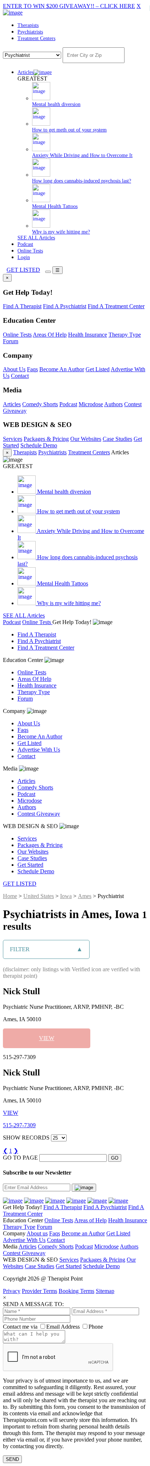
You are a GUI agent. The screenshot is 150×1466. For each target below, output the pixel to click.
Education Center (23, 660)
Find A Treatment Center (116, 306)
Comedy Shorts (40, 404)
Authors (113, 404)
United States (38, 896)
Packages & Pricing (46, 439)
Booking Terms (76, 1291)
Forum (10, 341)
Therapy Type (124, 335)
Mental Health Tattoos (62, 583)
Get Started (30, 865)
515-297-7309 (19, 1125)
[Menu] (48, 272)
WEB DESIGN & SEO (31, 826)
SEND (12, 1459)
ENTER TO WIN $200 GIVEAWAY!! (69, 6)
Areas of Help (90, 1220)
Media (11, 768)
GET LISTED (23, 270)
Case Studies (117, 439)
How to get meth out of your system (78, 511)
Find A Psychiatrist (64, 306)
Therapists (28, 25)
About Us (14, 369)
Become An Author (61, 369)
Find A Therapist (22, 306)
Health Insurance (87, 335)
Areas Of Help (50, 335)
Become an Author (83, 1233)
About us (37, 1233)
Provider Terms (39, 1291)
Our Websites (85, 439)
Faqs (32, 369)
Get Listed (98, 369)
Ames (84, 896)
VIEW (46, 1038)
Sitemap (105, 1291)
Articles (25, 72)
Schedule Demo (38, 445)
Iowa (66, 896)
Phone (95, 1327)
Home (10, 896)
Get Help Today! (72, 622)
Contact (20, 376)
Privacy (11, 1291)
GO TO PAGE (20, 1158)
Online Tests (30, 251)
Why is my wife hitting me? (68, 603)
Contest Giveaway (38, 814)
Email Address (63, 1327)
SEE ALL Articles (36, 237)
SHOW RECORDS (26, 1137)
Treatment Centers (36, 38)
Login (23, 257)
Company (15, 711)
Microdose (91, 404)
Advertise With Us (38, 749)
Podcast (25, 244)
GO (114, 1158)
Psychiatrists (30, 32)
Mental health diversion (63, 492)
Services (12, 439)
